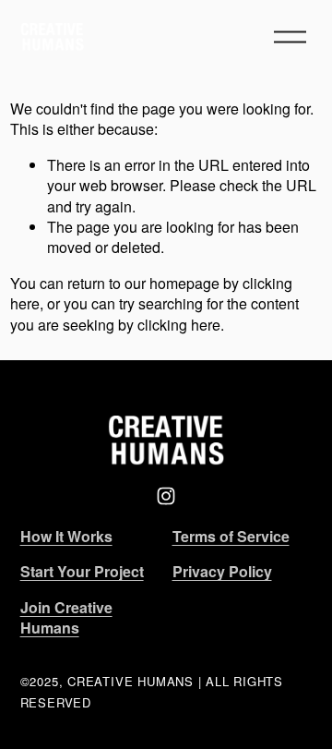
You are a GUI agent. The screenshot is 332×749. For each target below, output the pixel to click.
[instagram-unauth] (166, 496)
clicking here (178, 324)
